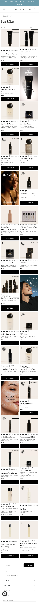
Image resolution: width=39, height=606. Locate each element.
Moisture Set (24, 263)
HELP (6, 596)
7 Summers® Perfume (8, 89)
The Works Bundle (7, 298)
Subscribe (29, 565)
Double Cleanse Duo (25, 53)
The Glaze (23, 509)
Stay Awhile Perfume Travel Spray (28, 544)
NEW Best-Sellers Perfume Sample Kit (28, 228)
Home (4, 16)
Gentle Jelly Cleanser (26, 403)
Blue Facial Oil (5, 158)
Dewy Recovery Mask (8, 263)
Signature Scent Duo (7, 506)
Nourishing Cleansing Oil (9, 369)
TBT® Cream (24, 334)
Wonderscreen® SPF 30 (27, 437)
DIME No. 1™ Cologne (26, 158)
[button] (4, 9)
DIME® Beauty (10, 600)
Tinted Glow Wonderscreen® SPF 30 (8, 228)
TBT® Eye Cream (25, 470)
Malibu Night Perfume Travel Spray (8, 545)
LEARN (7, 585)
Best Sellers (11, 16)
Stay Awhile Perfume (7, 124)
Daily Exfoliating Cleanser (9, 54)
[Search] (30, 9)
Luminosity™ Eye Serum (9, 473)
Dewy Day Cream (25, 124)
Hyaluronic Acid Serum (27, 194)
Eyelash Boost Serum (8, 437)
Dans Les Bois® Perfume (27, 369)
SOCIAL (7, 590)
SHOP (6, 580)
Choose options (10, 308)
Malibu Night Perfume (8, 334)
